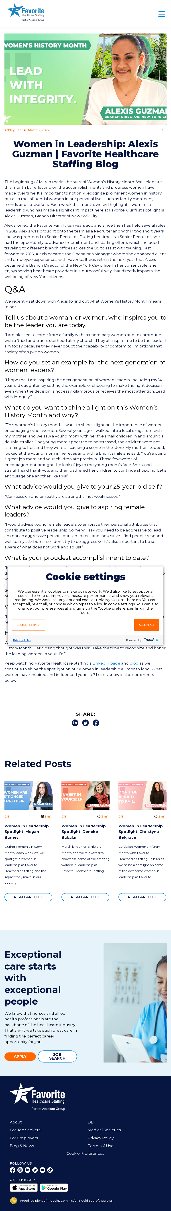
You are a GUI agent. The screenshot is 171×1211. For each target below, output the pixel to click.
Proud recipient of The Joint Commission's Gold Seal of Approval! (66, 1200)
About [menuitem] (16, 1122)
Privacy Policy (22, 640)
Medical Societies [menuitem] (104, 1130)
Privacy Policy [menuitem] (101, 1138)
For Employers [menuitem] (24, 1138)
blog (134, 663)
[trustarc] (150, 639)
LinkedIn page (106, 663)
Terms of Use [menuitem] (101, 1146)
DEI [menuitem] (91, 1122)
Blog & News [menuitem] (22, 1146)
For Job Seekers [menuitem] (25, 1130)
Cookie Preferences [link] (85, 1153)
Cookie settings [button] (28, 625)
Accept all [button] (146, 625)
